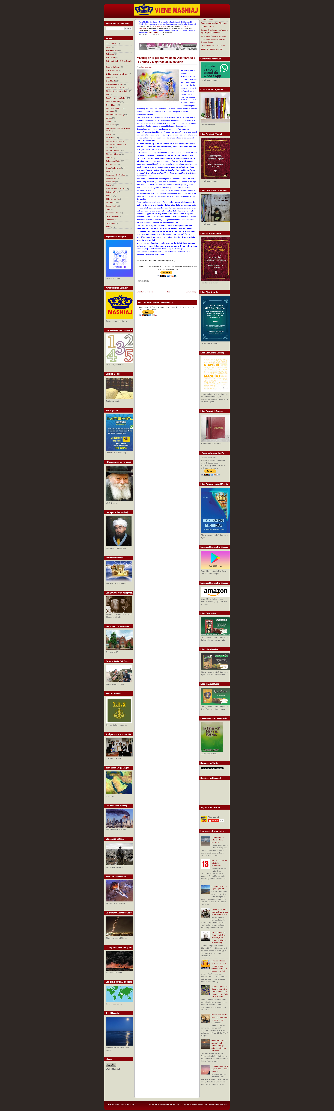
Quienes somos (207, 20)
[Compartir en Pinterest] (148, 281)
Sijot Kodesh (111, 203)
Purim (108, 185)
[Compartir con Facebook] (145, 281)
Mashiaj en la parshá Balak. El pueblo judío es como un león (219, 1017)
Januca (109, 118)
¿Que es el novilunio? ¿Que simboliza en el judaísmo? (219, 1068)
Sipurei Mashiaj (112, 206)
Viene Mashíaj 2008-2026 (218, 1104)
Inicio (169, 292)
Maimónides (110, 138)
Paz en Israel (111, 164)
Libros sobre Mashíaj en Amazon (213, 36)
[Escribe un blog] (140, 281)
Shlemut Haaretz (112, 199)
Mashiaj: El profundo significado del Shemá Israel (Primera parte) (219, 911)
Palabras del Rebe (113, 161)
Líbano (108, 134)
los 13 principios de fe (160, 26)
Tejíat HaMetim (112, 216)
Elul (107, 95)
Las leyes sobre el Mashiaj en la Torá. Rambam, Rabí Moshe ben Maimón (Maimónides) (218, 938)
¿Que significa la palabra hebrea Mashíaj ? (217, 839)
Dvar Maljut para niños (114, 84)
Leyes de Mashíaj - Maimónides (213, 45)
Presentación (111, 178)
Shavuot (109, 196)
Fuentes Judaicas (113, 102)
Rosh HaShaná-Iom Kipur (115, 189)
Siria (108, 209)
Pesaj (108, 171)
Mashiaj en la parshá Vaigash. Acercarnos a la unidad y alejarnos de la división (166, 59)
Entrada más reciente (145, 292)
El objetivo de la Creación (116, 88)
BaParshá (110, 54)
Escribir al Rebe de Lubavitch (212, 49)
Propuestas (110, 182)
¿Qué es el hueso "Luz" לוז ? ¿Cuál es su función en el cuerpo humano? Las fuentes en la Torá (219, 966)
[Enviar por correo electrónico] (138, 281)
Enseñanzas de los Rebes (116, 98)
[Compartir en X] (143, 281)
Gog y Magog (111, 105)
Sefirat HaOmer (112, 192)
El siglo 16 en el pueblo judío (117, 91)
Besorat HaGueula (113, 67)
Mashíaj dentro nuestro (115, 141)
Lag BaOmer (111, 125)
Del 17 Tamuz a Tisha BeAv (116, 74)
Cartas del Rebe (112, 70)
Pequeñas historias (113, 168)
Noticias (109, 158)
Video (108, 227)
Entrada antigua (191, 292)
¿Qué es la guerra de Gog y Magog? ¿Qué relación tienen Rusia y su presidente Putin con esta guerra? (219, 992)
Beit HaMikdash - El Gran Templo (119, 61)
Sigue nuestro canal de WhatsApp (213, 23)
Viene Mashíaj (112, 1104)
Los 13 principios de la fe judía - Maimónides (219, 863)
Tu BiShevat (111, 223)
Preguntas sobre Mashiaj (115, 175)
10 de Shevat (111, 44)
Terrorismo (110, 220)
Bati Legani (110, 58)
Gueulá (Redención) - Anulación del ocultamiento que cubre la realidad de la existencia (219, 1046)
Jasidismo (110, 121)
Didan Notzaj (111, 77)
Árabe (108, 47)
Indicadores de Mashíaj (115, 115)
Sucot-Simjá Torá (112, 213)
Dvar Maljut (110, 81)
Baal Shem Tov (112, 51)
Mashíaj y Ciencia (113, 154)
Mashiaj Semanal (112, 151)
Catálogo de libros (207, 27)
